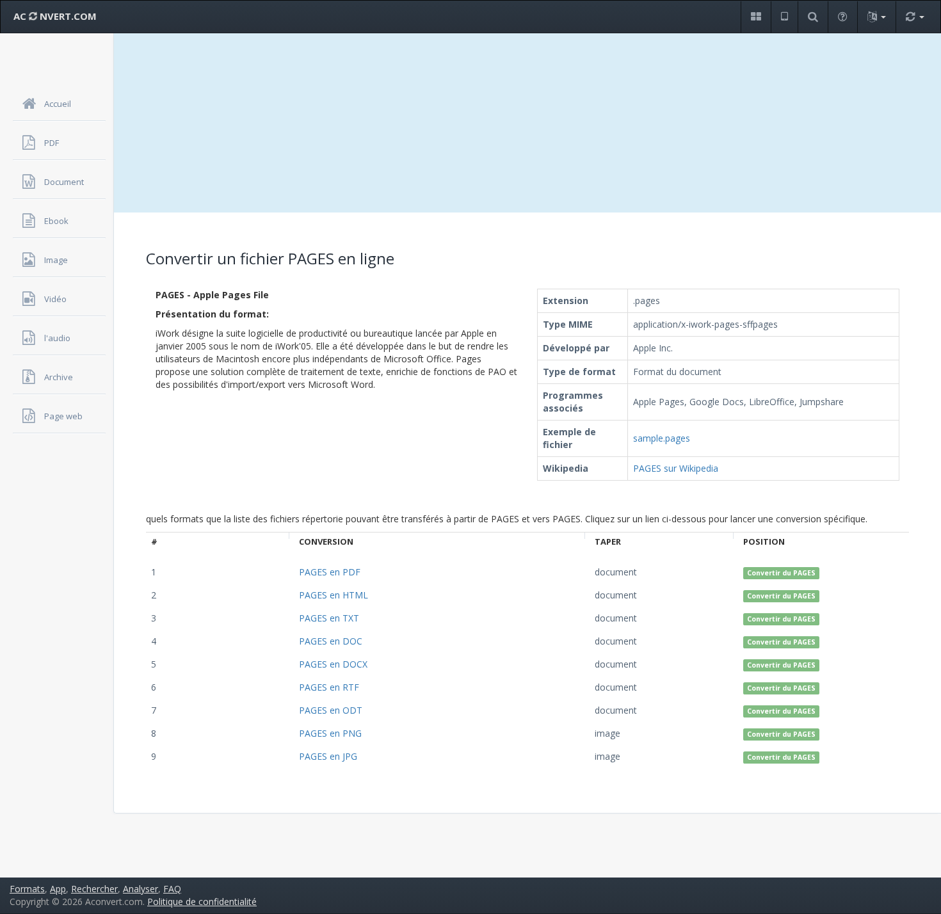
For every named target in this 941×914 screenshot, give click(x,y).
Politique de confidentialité (202, 901)
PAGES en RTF (329, 687)
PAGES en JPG (328, 756)
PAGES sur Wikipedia (675, 468)
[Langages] (876, 17)
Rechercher (94, 889)
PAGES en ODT (330, 710)
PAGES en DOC (330, 641)
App (58, 889)
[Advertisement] (527, 122)
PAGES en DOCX (333, 664)
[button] (756, 17)
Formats (27, 889)
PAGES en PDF (329, 572)
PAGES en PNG (330, 733)
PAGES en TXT (329, 618)
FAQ (172, 889)
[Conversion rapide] (915, 17)
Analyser (140, 889)
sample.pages (661, 438)
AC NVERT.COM (55, 16)
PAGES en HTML (333, 595)
